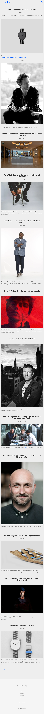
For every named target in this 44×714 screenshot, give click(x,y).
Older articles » (4, 669)
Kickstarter (26, 447)
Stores (22, 695)
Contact (22, 693)
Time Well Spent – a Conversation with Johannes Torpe (13, 57)
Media (22, 697)
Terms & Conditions (22, 699)
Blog (22, 691)
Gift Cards (22, 702)
